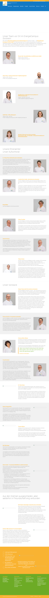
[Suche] (45, 6)
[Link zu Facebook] (42, 596)
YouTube (39, 585)
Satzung (27, 579)
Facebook (39, 584)
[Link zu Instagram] (44, 596)
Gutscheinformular (29, 581)
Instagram (44, 584)
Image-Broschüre (29, 580)
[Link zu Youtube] (45, 596)
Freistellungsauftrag (29, 578)
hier (29, 567)
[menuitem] (39, 1)
